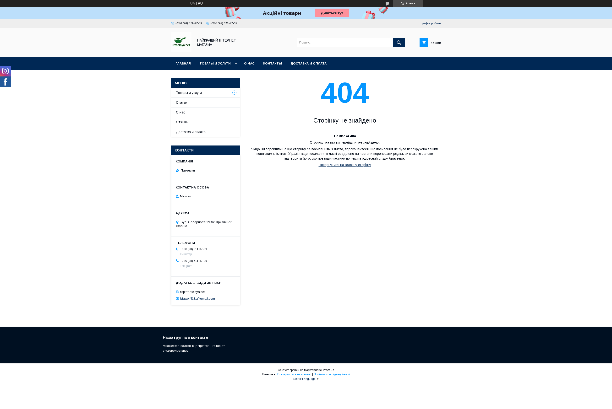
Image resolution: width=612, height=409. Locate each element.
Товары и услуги (215, 63)
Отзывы (182, 122)
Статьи (181, 102)
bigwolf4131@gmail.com (197, 298)
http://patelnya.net (192, 291)
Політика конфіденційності (332, 374)
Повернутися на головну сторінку (345, 165)
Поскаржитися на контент (294, 374)
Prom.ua (328, 370)
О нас (249, 63)
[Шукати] (399, 42)
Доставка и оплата (308, 63)
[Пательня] (181, 51)
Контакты (272, 63)
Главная (183, 63)
